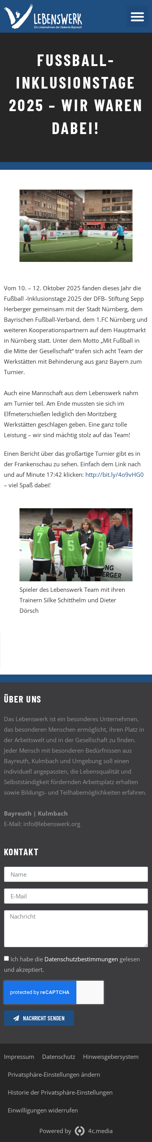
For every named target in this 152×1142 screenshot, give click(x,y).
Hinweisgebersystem (111, 1056)
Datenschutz (58, 1056)
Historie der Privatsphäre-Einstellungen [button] (60, 1092)
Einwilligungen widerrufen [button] (43, 1110)
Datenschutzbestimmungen (81, 959)
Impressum (19, 1056)
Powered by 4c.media (76, 1131)
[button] (137, 16)
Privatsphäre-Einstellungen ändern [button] (54, 1074)
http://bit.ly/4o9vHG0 (114, 474)
